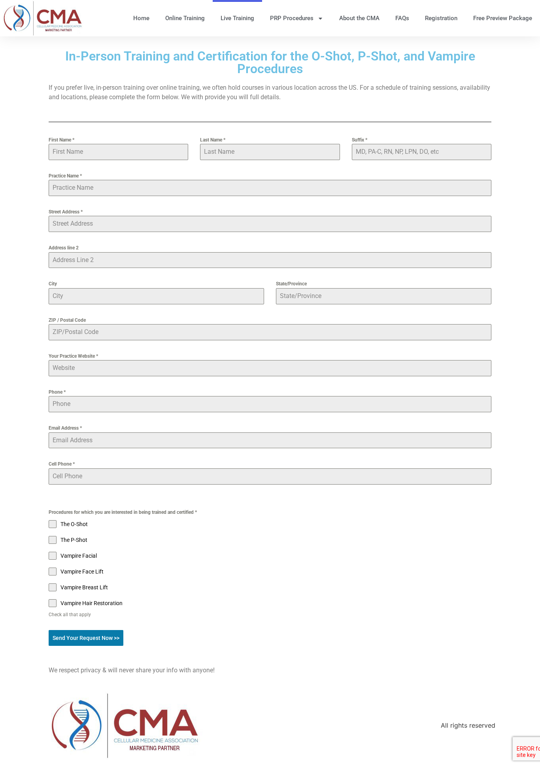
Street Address (66, 212)
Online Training (185, 18)
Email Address (65, 428)
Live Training (237, 18)
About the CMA (359, 18)
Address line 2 (64, 248)
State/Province (291, 284)
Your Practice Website (73, 356)
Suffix (359, 140)
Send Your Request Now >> (86, 638)
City (53, 284)
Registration (441, 18)
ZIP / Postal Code (67, 320)
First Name (61, 140)
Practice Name (65, 176)
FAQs (402, 18)
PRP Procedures (291, 18)
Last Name (212, 140)
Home (141, 18)
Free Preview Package (502, 18)
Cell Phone (62, 464)
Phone (57, 392)
